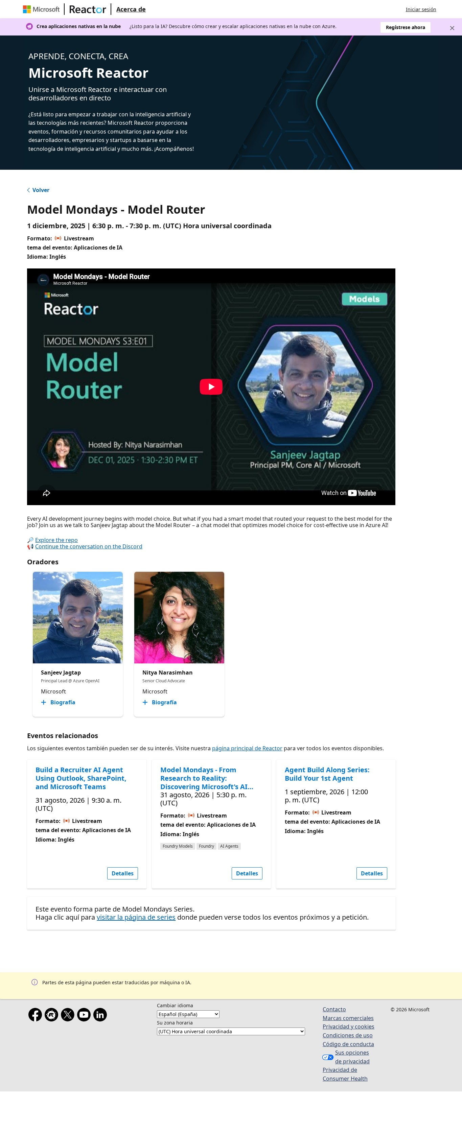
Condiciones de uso (348, 1035)
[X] (69, 1016)
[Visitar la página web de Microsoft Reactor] (88, 9)
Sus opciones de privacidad (352, 1057)
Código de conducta (348, 1044)
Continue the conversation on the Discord (88, 546)
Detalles (123, 873)
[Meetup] (53, 1016)
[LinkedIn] (101, 1016)
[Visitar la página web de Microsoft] (42, 9)
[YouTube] (85, 1016)
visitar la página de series (136, 917)
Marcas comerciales (348, 1018)
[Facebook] (36, 1016)
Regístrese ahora (405, 27)
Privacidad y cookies (348, 1026)
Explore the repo (56, 540)
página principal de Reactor (247, 748)
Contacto (334, 1009)
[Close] (452, 28)
